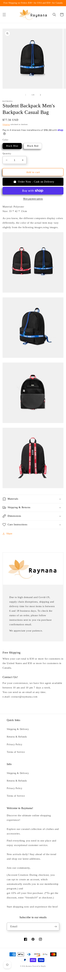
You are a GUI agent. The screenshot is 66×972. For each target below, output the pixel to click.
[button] (4, 14)
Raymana (29, 966)
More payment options (33, 199)
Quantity (7, 153)
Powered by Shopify (39, 966)
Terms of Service (16, 752)
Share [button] (9, 533)
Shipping (6, 124)
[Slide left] (25, 95)
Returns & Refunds (17, 736)
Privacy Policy (14, 744)
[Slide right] (40, 95)
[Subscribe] (55, 927)
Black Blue (12, 146)
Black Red (32, 146)
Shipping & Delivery (18, 729)
